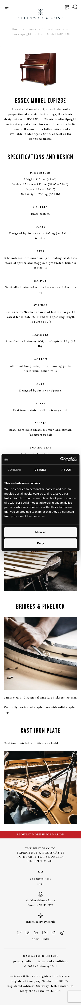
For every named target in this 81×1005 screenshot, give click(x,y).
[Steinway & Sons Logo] (40, 10)
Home (16, 29)
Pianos (31, 29)
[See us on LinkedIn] (36, 932)
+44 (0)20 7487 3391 (40, 882)
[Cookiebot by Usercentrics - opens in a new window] (60, 459)
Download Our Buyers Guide (40, 955)
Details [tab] (40, 469)
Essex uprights (22, 34)
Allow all (40, 532)
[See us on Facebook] (27, 932)
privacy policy (23, 961)
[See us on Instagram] (53, 932)
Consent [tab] (15, 469)
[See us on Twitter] (19, 932)
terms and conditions (53, 961)
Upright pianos (53, 29)
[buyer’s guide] (66, 7)
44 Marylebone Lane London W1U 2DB (40, 903)
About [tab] (66, 469)
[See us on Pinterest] (62, 932)
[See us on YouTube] (44, 932)
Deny (40, 543)
